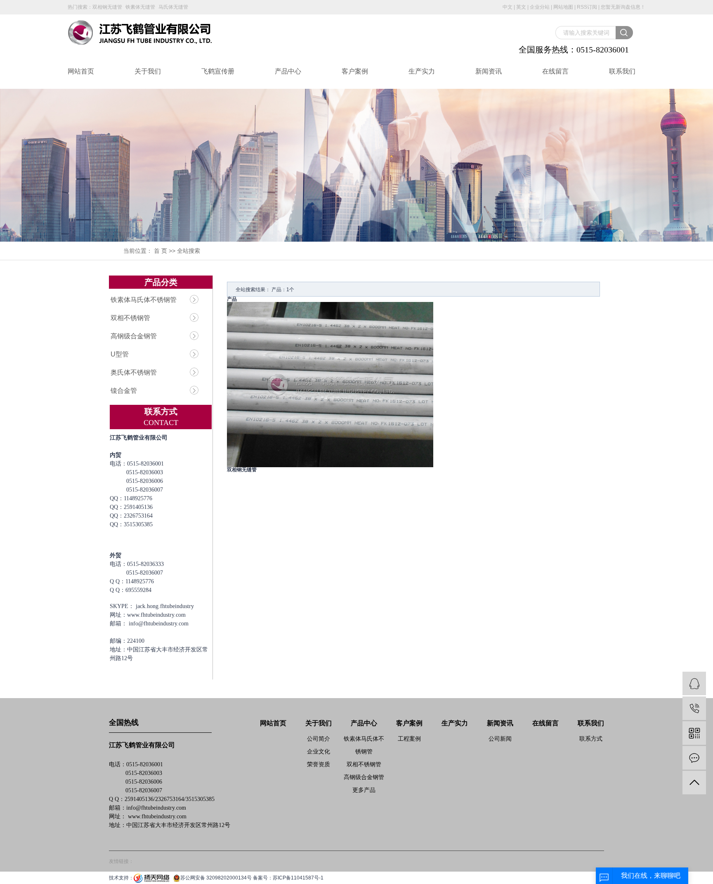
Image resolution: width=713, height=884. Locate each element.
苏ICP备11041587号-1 (298, 878)
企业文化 (318, 751)
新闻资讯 (488, 71)
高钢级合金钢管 (134, 336)
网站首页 (81, 71)
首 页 (160, 250)
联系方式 (590, 738)
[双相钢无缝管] (330, 384)
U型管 (120, 354)
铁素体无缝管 (140, 7)
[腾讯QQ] (694, 683)
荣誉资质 (318, 764)
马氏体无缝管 (173, 7)
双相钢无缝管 (107, 7)
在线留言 (555, 71)
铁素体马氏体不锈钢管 (144, 299)
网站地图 (563, 7)
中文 (507, 7)
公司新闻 (500, 738)
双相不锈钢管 (130, 317)
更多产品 (363, 790)
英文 (521, 7)
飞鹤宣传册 (217, 71)
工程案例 (409, 738)
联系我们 (622, 71)
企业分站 (540, 7)
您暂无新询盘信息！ (623, 7)
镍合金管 (124, 390)
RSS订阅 (587, 7)
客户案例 (355, 71)
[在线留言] (694, 758)
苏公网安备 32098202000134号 (216, 878)
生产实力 (421, 71)
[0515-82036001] (694, 708)
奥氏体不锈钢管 (134, 372)
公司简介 (318, 738)
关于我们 (148, 71)
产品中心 (288, 71)
